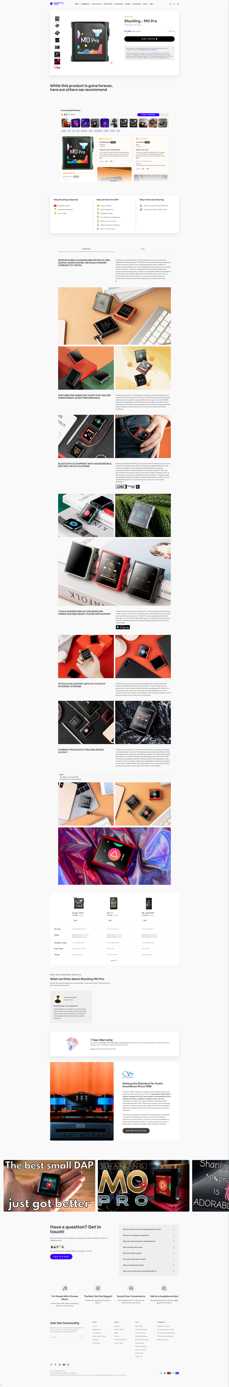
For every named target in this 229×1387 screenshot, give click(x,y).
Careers (116, 1336)
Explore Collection (136, 1131)
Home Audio (108, 4)
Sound (90, 131)
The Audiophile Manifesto (165, 1336)
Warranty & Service (141, 1346)
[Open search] (162, 114)
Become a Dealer (140, 1350)
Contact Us (138, 1356)
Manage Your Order (141, 1329)
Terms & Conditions (120, 1340)
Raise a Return (139, 1343)
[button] (170, 31)
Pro (73, 131)
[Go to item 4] (57, 40)
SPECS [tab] (143, 249)
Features (106, 131)
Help (151, 4)
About (145, 4)
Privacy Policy (118, 1343)
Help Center (138, 1326)
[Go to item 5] (57, 47)
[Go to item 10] (152, 123)
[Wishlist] (1, 1385)
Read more (93, 1049)
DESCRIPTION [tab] (86, 249)
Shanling (128, 16)
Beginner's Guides (162, 1340)
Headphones (85, 4)
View (75, 920)
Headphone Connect (163, 1326)
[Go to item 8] (57, 69)
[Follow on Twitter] (55, 1364)
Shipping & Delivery (141, 1336)
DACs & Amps (96, 4)
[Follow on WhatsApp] (68, 1364)
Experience (84, 131)
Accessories (119, 4)
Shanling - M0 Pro (78, 913)
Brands (127, 4)
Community (136, 4)
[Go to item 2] (57, 26)
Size (78, 131)
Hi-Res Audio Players (99, 1336)
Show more (113, 181)
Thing (118, 131)
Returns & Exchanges (141, 1340)
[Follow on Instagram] (60, 1364)
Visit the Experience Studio (165, 1329)
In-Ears (95, 1326)
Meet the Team (119, 1329)
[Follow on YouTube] (64, 1364)
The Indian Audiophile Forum (166, 1333)
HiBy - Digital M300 (148, 913)
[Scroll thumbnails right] (166, 123)
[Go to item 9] (143, 123)
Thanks (112, 131)
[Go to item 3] (57, 33)
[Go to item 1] (57, 19)
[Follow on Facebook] (51, 1364)
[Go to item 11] (162, 123)
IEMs (76, 4)
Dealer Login (139, 1353)
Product (64, 131)
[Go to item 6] (57, 55)
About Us (117, 1326)
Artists (116, 1333)
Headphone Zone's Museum (148, 50)
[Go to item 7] (57, 62)
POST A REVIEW (148, 115)
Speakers (95, 1340)
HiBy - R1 (110, 913)
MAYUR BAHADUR (70, 997)
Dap (69, 131)
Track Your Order (140, 1333)
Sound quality (98, 131)
